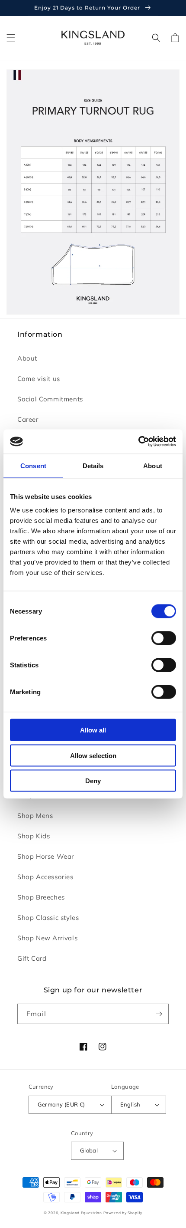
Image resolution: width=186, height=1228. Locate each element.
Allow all (93, 730)
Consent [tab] (33, 465)
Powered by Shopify (122, 1213)
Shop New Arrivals (47, 938)
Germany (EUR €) (61, 1104)
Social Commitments (50, 399)
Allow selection (93, 755)
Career (27, 419)
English (130, 1104)
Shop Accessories (45, 877)
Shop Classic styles (48, 917)
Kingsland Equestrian (81, 1213)
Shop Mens (35, 815)
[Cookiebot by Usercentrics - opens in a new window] (138, 441)
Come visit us (38, 378)
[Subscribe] (158, 1014)
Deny (93, 781)
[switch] (163, 638)
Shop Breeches (41, 897)
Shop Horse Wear (45, 856)
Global (89, 1150)
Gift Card (31, 958)
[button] (10, 37)
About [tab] (152, 465)
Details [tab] (93, 465)
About (27, 358)
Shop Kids (33, 836)
